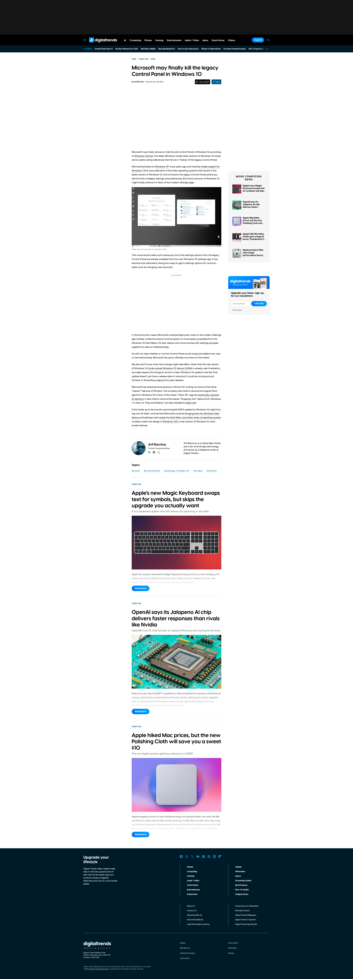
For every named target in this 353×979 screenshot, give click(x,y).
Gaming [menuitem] (159, 40)
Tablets (238, 867)
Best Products (241, 885)
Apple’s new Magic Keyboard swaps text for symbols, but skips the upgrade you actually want (254, 191)
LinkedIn (214, 856)
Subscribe (259, 303)
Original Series (241, 894)
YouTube (197, 856)
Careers (182, 943)
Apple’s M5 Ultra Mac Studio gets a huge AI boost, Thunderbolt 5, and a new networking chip (253, 239)
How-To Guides (242, 889)
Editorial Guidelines (195, 919)
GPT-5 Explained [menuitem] (255, 49)
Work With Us (185, 948)
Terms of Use (184, 958)
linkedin (154, 452)
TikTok (203, 856)
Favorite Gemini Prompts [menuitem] (235, 49)
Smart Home (192, 885)
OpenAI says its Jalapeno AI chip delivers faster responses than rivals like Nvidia (253, 207)
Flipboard (220, 856)
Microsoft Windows (152, 471)
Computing (192, 871)
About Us (191, 906)
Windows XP (162, 166)
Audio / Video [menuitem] (192, 40)
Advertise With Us (194, 915)
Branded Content (242, 910)
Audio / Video (193, 880)
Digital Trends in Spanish (245, 919)
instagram (149, 452)
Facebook (181, 856)
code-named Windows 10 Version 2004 (170, 368)
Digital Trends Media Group (99, 969)
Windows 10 (212, 471)
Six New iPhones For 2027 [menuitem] (126, 49)
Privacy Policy (237, 310)
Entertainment (193, 889)
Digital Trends (98, 44)
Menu (84, 40)
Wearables (240, 871)
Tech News (197, 471)
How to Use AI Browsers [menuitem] (188, 49)
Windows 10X (170, 421)
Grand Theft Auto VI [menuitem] (104, 49)
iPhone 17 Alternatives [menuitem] (211, 49)
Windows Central (143, 155)
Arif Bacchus (139, 82)
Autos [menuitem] (205, 40)
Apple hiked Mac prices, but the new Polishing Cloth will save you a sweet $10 (254, 221)
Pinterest (209, 856)
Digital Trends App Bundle (246, 924)
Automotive (192, 894)
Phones (190, 867)
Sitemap (231, 953)
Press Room (232, 948)
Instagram (186, 856)
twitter (159, 452)
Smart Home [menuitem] (218, 40)
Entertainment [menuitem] (174, 40)
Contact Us (191, 910)
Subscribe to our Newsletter (247, 906)
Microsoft (136, 471)
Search (268, 40)
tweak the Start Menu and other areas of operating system (190, 417)
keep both (191, 402)
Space (238, 876)
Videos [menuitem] (231, 40)
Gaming (190, 876)
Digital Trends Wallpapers (245, 915)
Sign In (258, 40)
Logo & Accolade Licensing (198, 924)
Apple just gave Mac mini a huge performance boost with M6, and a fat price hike (253, 255)
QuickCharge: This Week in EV (176, 471)
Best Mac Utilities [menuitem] (148, 49)
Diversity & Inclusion (187, 953)
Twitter (192, 856)
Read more (140, 588)
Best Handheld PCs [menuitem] (166, 49)
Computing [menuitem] (135, 40)
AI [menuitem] (125, 40)
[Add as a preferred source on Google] (202, 81)
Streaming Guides (243, 880)
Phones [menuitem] (148, 40)
